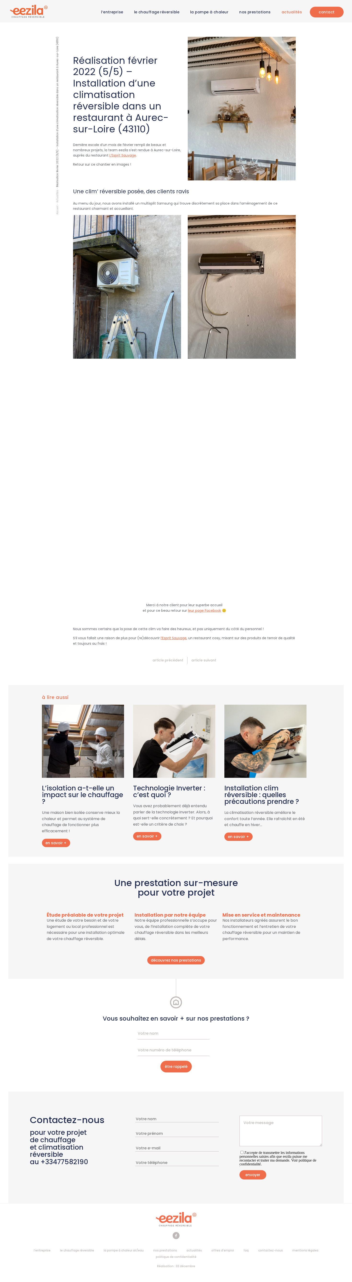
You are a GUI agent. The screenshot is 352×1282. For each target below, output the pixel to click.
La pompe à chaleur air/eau (124, 1250)
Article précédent (168, 660)
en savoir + (56, 842)
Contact (327, 12)
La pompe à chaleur (209, 12)
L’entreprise (112, 12)
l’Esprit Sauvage (174, 638)
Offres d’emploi (222, 1250)
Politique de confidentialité (176, 1257)
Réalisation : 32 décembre (176, 1266)
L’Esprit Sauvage (122, 155)
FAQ (246, 1250)
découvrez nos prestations (176, 960)
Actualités (292, 12)
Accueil (57, 210)
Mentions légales (305, 1250)
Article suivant (203, 660)
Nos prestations (255, 12)
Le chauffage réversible (156, 12)
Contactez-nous (270, 1250)
